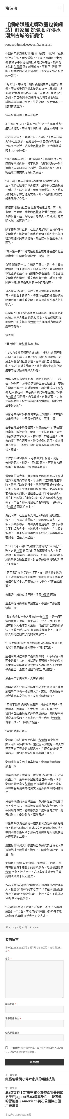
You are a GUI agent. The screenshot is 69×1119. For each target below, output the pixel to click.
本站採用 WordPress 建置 (18, 1114)
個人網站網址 (12, 1032)
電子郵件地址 (13, 1018)
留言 (8, 958)
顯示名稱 (11, 1004)
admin (36, 927)
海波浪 (11, 8)
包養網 (18, 66)
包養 (27, 207)
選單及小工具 (60, 8)
